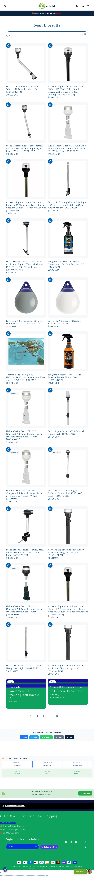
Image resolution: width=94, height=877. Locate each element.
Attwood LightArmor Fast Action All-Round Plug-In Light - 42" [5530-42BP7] (66, 552)
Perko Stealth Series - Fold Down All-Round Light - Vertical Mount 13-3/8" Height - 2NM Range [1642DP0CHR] (24, 265)
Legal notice (62, 869)
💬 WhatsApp (46, 737)
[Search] (85, 34)
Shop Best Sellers (8, 822)
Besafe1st (16, 866)
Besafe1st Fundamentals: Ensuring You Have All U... (24, 693)
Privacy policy (64, 866)
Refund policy (52, 866)
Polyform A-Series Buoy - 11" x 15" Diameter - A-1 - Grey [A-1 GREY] (24, 322)
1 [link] (30, 716)
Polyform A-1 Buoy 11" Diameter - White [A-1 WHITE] (66, 322)
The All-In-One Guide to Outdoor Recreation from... (66, 691)
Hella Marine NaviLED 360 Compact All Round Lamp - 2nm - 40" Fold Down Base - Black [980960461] (25, 610)
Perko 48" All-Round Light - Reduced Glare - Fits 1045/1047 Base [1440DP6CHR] (65, 493)
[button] (5, 6)
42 (57, 716)
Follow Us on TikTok (15, 805)
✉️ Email (58, 737)
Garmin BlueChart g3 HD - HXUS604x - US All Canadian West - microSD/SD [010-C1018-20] (25, 377)
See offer (58, 13)
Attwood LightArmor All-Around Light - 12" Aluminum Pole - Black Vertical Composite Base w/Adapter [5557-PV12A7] (68, 610)
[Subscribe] (36, 846)
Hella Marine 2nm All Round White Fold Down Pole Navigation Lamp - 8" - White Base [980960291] (68, 148)
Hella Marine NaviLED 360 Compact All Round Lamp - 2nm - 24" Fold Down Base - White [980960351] (25, 494)
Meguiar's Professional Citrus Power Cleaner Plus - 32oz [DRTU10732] (64, 377)
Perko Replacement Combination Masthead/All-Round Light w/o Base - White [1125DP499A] (24, 148)
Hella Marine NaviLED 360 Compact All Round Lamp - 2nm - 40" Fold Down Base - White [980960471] (25, 435)
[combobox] (47, 34)
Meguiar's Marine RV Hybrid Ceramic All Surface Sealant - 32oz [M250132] (67, 264)
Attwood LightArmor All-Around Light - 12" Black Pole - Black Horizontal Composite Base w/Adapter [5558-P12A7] (66, 90)
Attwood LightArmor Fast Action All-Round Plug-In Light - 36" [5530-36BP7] (66, 668)
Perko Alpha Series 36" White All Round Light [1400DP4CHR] (66, 432)
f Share (24, 737)
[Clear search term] (80, 34)
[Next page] (63, 716)
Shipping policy (34, 869)
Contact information (49, 869)
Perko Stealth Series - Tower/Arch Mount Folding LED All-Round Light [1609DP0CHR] (25, 552)
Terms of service (76, 866)
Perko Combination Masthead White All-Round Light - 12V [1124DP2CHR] (22, 89)
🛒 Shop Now (85, 793)
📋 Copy (69, 737)
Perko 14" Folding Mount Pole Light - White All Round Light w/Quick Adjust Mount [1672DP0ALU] (67, 205)
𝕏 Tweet (34, 737)
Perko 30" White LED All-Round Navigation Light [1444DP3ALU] (24, 667)
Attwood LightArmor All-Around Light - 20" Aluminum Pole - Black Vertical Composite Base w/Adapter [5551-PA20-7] (26, 206)
